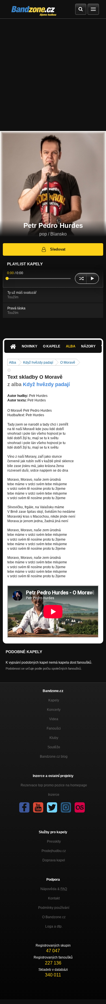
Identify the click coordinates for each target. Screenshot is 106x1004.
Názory (88, 346)
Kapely (53, 700)
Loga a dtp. (53, 926)
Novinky (29, 346)
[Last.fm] (80, 807)
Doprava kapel (53, 860)
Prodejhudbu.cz (54, 851)
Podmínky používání (53, 908)
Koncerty (53, 710)
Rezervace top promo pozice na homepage (54, 785)
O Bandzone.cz (54, 917)
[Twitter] (52, 807)
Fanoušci (54, 728)
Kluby (53, 738)
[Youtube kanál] (38, 807)
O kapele (51, 346)
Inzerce (53, 795)
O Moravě (67, 362)
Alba (70, 346)
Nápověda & (53, 889)
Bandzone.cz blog (54, 757)
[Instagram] (66, 807)
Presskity (54, 841)
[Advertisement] (53, 75)
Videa (53, 719)
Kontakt (54, 898)
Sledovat (57, 249)
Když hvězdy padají (38, 362)
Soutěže (53, 747)
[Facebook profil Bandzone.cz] (24, 807)
